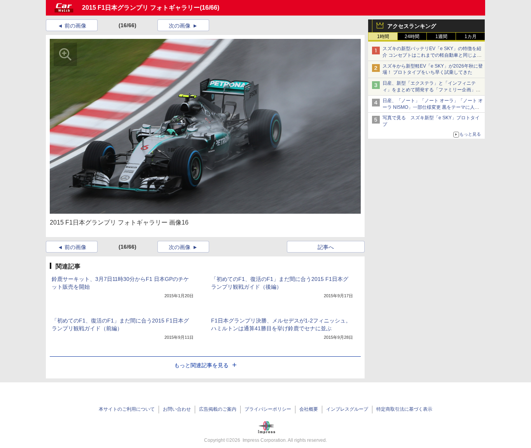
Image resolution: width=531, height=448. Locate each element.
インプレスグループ (347, 409)
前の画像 (75, 26)
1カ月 (471, 36)
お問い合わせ (177, 409)
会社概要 (308, 409)
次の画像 (179, 26)
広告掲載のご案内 (217, 409)
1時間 (383, 36)
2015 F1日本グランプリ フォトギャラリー (141, 7)
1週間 (441, 36)
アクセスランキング (411, 26)
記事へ (326, 247)
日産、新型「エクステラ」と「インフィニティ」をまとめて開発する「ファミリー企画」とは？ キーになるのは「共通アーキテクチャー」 (432, 89)
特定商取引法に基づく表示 (404, 409)
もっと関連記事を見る (201, 365)
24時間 (412, 36)
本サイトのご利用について (127, 409)
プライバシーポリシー (268, 409)
